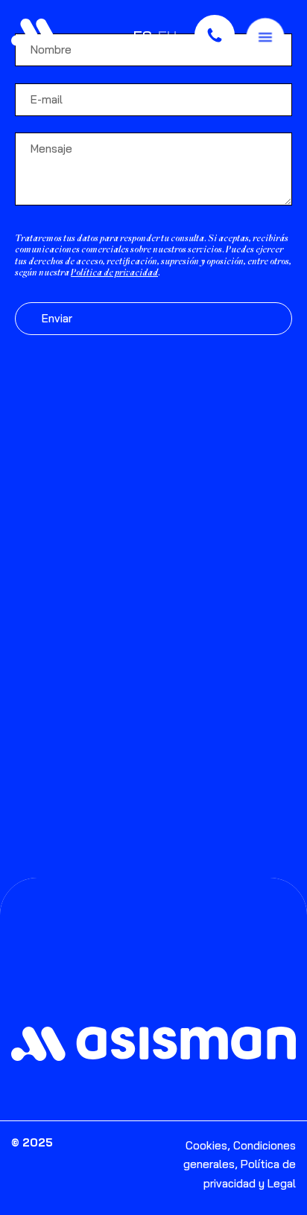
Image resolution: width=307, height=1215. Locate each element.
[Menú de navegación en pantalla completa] (265, 35)
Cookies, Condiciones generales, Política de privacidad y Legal (239, 1164)
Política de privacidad (114, 273)
